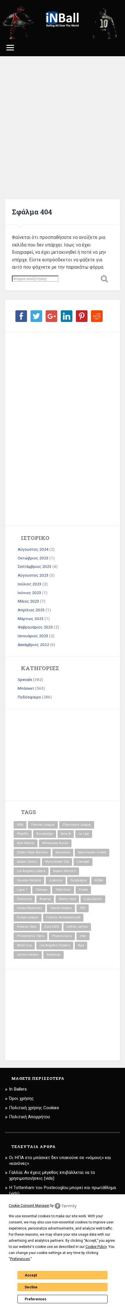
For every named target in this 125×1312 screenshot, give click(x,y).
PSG (82, 908)
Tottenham (63, 890)
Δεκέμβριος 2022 (33, 644)
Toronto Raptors (61, 908)
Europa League (27, 917)
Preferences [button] (20, 1259)
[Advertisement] (62, 127)
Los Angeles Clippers (55, 945)
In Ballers (18, 1089)
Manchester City (57, 862)
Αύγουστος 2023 (33, 575)
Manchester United (92, 852)
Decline (31, 1287)
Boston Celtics (27, 862)
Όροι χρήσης (21, 1098)
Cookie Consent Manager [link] (29, 1206)
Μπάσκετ (26, 688)
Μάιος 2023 (28, 601)
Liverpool (83, 862)
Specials (25, 679)
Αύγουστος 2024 (33, 549)
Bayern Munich (64, 871)
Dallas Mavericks (29, 908)
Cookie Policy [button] (96, 1247)
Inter (83, 936)
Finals (83, 890)
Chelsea (41, 890)
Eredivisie (53, 955)
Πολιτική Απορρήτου (29, 1116)
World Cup (24, 945)
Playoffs (22, 834)
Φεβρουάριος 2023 (35, 627)
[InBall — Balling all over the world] (62, 19)
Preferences (36, 1299)
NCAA (98, 880)
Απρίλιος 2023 (31, 609)
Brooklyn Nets (27, 927)
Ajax (81, 945)
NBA (20, 825)
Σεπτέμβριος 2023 (34, 566)
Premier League (43, 825)
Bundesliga (44, 834)
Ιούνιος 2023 (29, 592)
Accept (31, 1275)
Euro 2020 (51, 927)
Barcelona (63, 852)
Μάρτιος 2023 (31, 618)
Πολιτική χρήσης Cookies (34, 1107)
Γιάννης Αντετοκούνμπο (63, 917)
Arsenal (45, 899)
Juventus (56, 880)
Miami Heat (67, 899)
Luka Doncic (93, 899)
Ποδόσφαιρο (29, 697)
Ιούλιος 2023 (30, 584)
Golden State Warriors (32, 852)
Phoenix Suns (62, 936)
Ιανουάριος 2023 (33, 635)
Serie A (66, 834)
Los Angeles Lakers (31, 871)
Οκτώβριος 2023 (33, 558)
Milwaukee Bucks (55, 843)
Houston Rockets (29, 880)
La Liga (83, 834)
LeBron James (77, 927)
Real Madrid (25, 843)
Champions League (77, 825)
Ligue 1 (22, 890)
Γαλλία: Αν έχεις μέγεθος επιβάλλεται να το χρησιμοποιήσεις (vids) (52, 1175)
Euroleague (78, 880)
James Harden (28, 955)
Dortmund (24, 899)
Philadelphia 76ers (30, 936)
